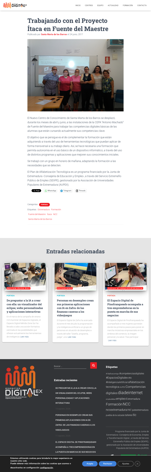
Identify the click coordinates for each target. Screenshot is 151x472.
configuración (46, 467)
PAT (129, 410)
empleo (121, 398)
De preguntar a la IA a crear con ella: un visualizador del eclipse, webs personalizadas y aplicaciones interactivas (25, 306)
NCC (55, 214)
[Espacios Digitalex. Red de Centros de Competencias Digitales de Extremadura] (15, 5)
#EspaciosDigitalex (117, 377)
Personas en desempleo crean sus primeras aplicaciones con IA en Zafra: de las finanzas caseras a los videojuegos (75, 308)
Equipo (100, 5)
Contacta (142, 5)
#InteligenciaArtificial (117, 382)
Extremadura (44, 209)
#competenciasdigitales (131, 373)
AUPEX (122, 387)
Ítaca (49, 214)
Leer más (24, 337)
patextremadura (140, 410)
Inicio (78, 5)
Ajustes (125, 463)
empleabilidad (111, 399)
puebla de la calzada (115, 415)
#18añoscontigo (112, 374)
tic (134, 415)
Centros (89, 5)
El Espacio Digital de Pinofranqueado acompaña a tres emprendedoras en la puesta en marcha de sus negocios (125, 308)
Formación (128, 5)
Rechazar (107, 463)
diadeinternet (130, 392)
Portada (44, 204)
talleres (128, 415)
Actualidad (113, 5)
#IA (130, 378)
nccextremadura (116, 410)
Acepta (90, 463)
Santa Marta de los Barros (40, 219)
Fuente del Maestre (37, 214)
